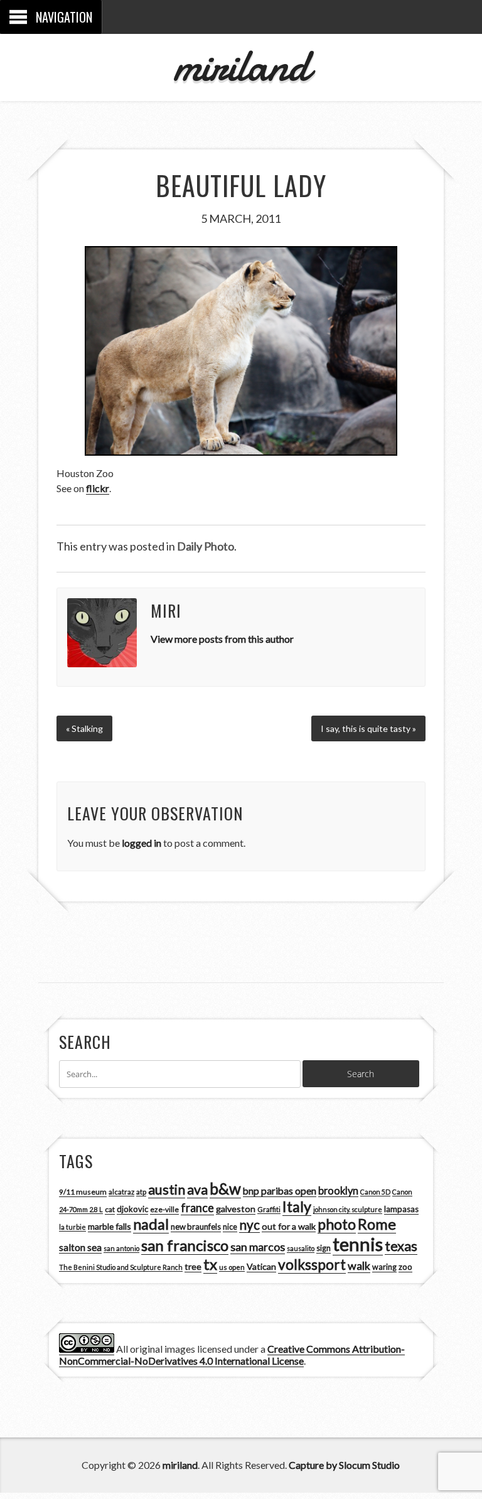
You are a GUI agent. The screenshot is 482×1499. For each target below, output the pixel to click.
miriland (240, 66)
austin (166, 1189)
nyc (249, 1224)
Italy (296, 1206)
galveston (235, 1208)
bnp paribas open (279, 1190)
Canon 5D (375, 1192)
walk (359, 1265)
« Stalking (84, 728)
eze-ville (164, 1209)
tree (193, 1266)
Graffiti (269, 1209)
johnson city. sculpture (347, 1209)
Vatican (261, 1266)
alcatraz (121, 1192)
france (197, 1208)
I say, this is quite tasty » (368, 728)
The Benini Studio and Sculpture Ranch (121, 1267)
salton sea (80, 1247)
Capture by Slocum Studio (344, 1465)
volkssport (312, 1264)
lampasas (401, 1209)
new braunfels (196, 1227)
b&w (225, 1188)
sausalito (300, 1248)
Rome (377, 1224)
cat (110, 1209)
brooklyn (338, 1190)
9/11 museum (83, 1191)
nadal (151, 1224)
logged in (141, 843)
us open (232, 1267)
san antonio (121, 1248)
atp (141, 1192)
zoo (405, 1267)
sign (323, 1248)
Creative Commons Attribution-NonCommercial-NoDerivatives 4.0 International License (232, 1355)
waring (384, 1267)
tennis (358, 1244)
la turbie (72, 1227)
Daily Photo (205, 546)
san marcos (257, 1247)
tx (210, 1264)
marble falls (109, 1226)
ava (197, 1189)
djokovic (132, 1209)
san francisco (184, 1245)
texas (401, 1246)
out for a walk (289, 1226)
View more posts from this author (222, 639)
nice (230, 1227)
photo (337, 1224)
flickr (97, 488)
